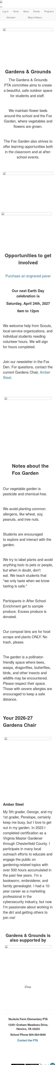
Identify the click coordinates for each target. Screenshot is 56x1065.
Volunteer (10, 17)
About (26, 11)
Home (16, 11)
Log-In (5, 11)
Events (36, 11)
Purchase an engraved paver (28, 275)
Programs (49, 11)
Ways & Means (35, 17)
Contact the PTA (28, 1040)
